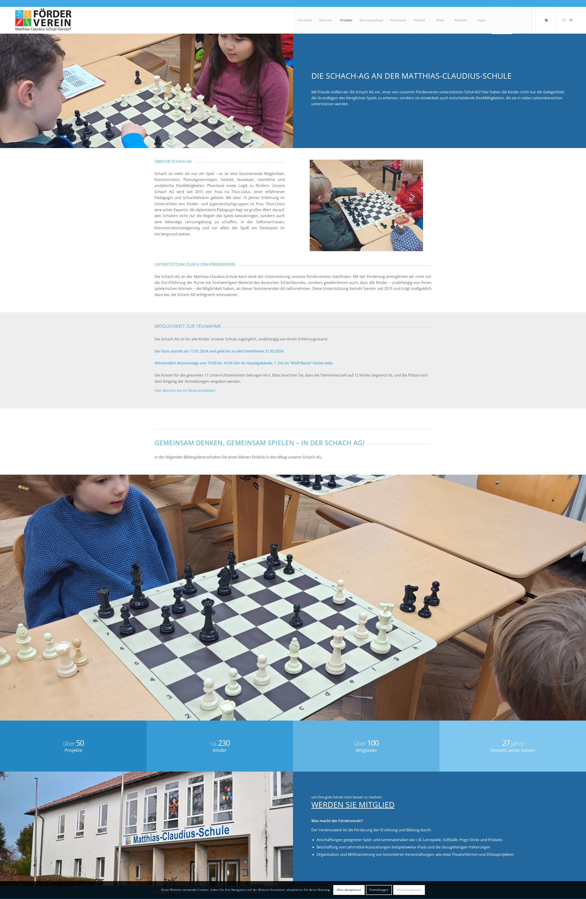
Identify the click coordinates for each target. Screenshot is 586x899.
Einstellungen (378, 890)
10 (304, 715)
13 (315, 715)
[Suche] (522, 20)
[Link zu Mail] (570, 19)
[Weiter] (582, 593)
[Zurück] (4, 593)
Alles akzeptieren (349, 890)
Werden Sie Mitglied (353, 804)
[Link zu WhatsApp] (564, 19)
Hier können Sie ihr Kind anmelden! (185, 390)
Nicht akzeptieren (409, 890)
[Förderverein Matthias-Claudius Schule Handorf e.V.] (43, 20)
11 (307, 715)
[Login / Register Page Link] (501, 20)
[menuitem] (304, 20)
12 (311, 715)
